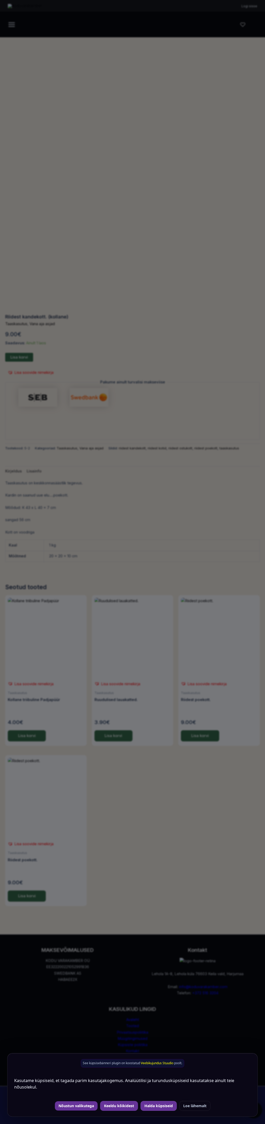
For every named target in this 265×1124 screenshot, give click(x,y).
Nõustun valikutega (76, 1105)
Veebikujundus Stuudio (157, 1063)
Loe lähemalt (195, 1105)
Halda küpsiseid (158, 1105)
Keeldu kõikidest (119, 1105)
